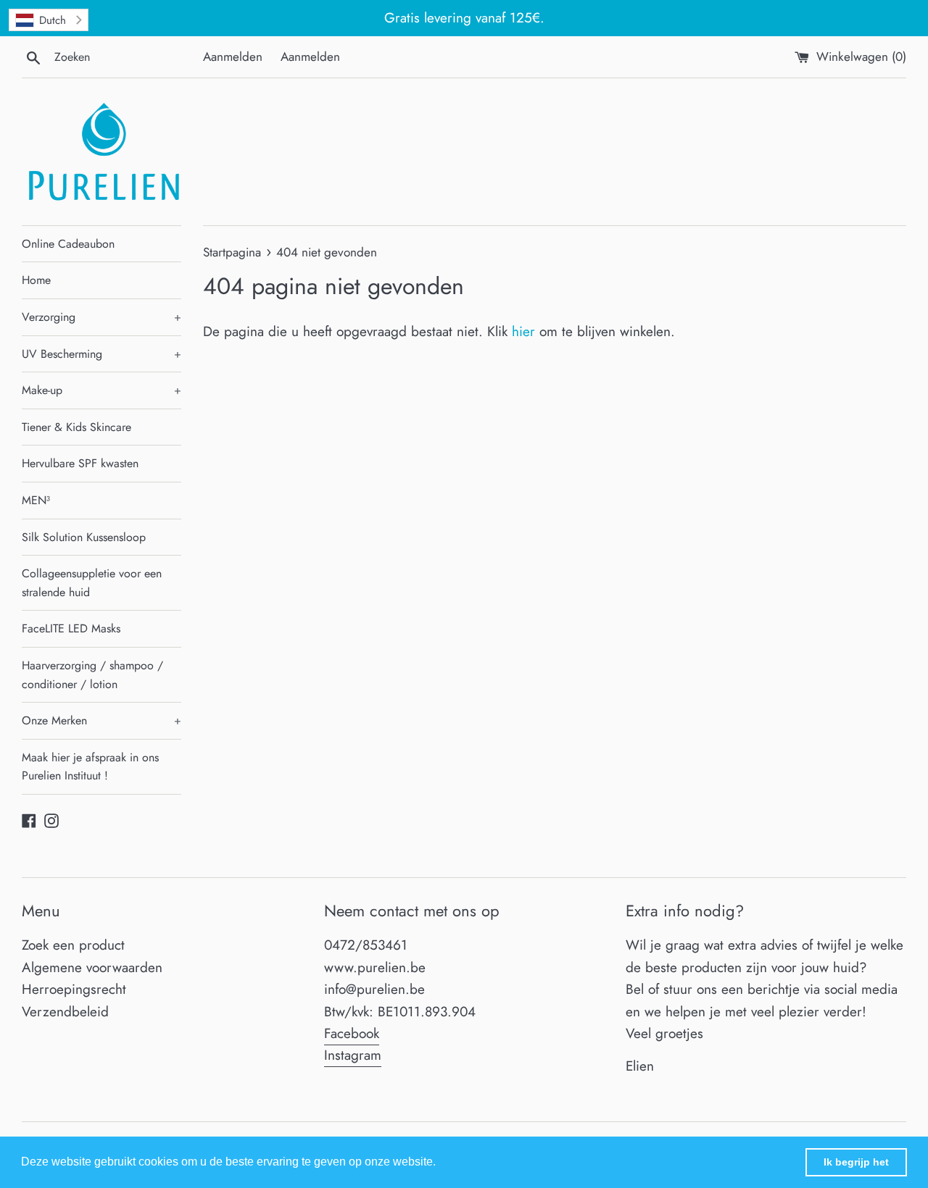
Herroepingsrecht (74, 989)
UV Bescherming (101, 354)
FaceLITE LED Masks (71, 628)
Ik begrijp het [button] (856, 1162)
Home (36, 280)
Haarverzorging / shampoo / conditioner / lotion (92, 675)
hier (523, 331)
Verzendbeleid (65, 1011)
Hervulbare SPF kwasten (80, 463)
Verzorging (101, 317)
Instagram (352, 1055)
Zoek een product (73, 945)
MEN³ (36, 500)
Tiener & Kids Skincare (76, 427)
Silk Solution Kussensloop (84, 537)
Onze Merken (101, 720)
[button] (441, 1163)
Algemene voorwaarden (92, 967)
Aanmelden (232, 56)
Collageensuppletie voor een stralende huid (92, 583)
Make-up (101, 390)
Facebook (351, 1033)
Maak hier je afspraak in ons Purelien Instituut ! (90, 767)
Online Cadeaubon (68, 243)
